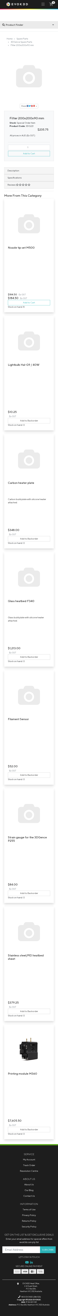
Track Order (29, 1165)
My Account (29, 1159)
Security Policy (29, 1226)
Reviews (12, 185)
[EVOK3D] (17, 4)
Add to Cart (29, 153)
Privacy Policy (29, 1215)
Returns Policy (29, 1221)
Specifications (15, 177)
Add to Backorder (29, 420)
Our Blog (29, 1190)
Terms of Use (29, 1209)
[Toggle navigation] (43, 4)
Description (13, 170)
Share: (24, 106)
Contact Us (29, 1196)
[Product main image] (29, 76)
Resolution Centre (29, 1171)
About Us (29, 1184)
